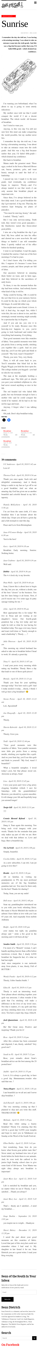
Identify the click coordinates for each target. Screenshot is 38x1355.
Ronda (6, 872)
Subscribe (7, 1299)
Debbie (6, 571)
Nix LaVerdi (8, 847)
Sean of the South (7, 16)
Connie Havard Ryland (14, 818)
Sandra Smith (9, 944)
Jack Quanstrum (10, 1020)
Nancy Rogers (9, 1088)
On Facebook (10, 1344)
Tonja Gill (7, 807)
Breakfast (7, 430)
